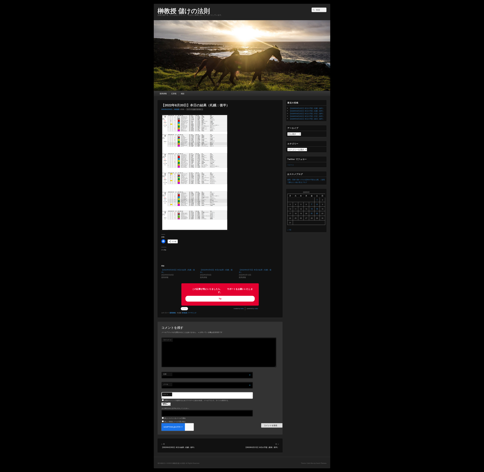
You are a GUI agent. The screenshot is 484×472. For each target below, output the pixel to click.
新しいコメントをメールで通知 (175, 418)
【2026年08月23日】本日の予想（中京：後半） (306, 113)
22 (317, 213)
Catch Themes (321, 463)
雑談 (182, 93)
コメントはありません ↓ (194, 109)
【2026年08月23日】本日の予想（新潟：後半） (306, 119)
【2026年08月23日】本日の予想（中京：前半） (306, 116)
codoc (256, 308)
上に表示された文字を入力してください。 (175, 408)
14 (312, 209)
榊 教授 (176, 109)
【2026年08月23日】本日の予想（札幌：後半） (306, 108)
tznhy (242, 308)
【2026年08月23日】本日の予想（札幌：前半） (306, 111)
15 (317, 209)
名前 (165, 374)
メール (165, 384)
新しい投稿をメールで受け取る (175, 421)
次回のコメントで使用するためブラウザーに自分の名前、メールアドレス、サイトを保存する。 (196, 400)
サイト (165, 394)
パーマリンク (191, 313)
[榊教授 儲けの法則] (242, 90)
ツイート (290, 165)
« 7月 (289, 230)
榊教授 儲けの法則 (184, 10)
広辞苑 (173, 93)
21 (312, 213)
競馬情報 (163, 93)
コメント (167, 339)
